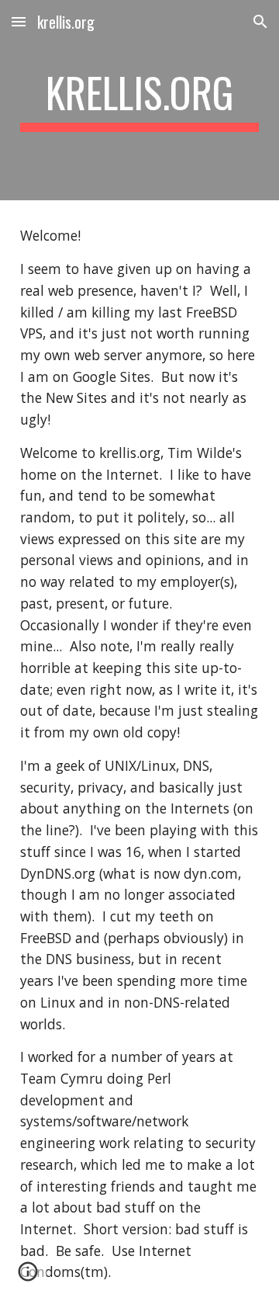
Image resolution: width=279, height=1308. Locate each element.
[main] (139, 100)
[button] (18, 21)
